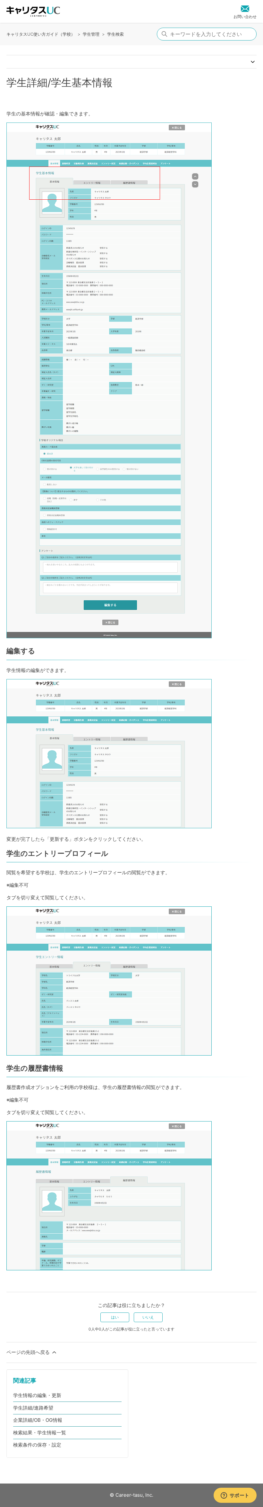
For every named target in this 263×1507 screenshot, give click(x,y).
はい (115, 1317)
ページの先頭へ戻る (28, 1352)
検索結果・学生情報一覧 (39, 1433)
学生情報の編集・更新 (37, 1395)
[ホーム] (33, 11)
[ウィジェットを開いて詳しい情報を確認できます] (235, 1496)
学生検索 (115, 34)
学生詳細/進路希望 (33, 1408)
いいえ (148, 1317)
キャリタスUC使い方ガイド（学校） (40, 34)
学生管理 (91, 34)
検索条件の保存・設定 (37, 1445)
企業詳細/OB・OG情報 (37, 1420)
